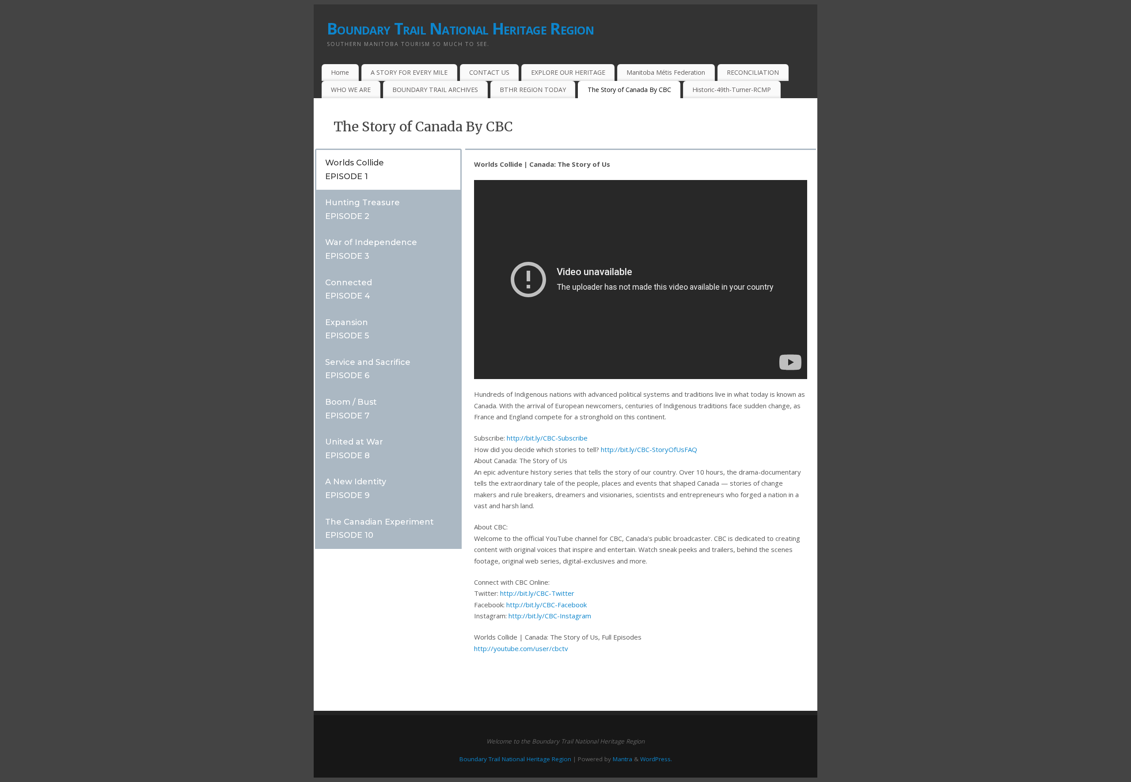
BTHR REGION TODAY (533, 89)
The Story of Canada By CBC (629, 89)
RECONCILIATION (753, 72)
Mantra (622, 759)
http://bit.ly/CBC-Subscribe (547, 437)
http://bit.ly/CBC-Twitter (537, 593)
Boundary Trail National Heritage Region (460, 28)
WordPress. (656, 759)
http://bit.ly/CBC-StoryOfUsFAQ (649, 449)
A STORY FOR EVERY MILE (409, 72)
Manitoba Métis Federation (665, 72)
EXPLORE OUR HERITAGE (568, 72)
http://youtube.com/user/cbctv (521, 648)
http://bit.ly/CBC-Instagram (550, 615)
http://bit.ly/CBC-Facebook (546, 604)
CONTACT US (489, 72)
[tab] (388, 169)
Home (340, 72)
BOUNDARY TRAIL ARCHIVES (435, 89)
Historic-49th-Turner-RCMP (731, 89)
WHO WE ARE (351, 89)
